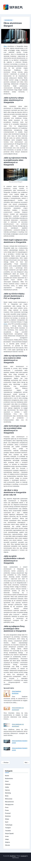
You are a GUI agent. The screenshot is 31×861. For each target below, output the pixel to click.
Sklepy (7, 819)
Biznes (7, 775)
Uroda (7, 836)
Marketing (8, 793)
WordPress (13, 856)
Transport (8, 827)
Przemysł (7, 813)
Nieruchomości (9, 801)
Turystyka (8, 830)
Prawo (7, 810)
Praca (6, 807)
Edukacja (7, 784)
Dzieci (7, 781)
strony (5, 324)
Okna (5, 46)
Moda (6, 796)
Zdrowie (7, 845)
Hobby (7, 787)
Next (27, 762)
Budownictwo (8, 20)
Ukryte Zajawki (9, 833)
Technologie (8, 825)
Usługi (7, 839)
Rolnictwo (8, 816)
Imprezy (7, 790)
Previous (5, 762)
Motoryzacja (8, 799)
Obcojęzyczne (9, 804)
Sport (6, 822)
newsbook (23, 856)
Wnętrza (7, 842)
